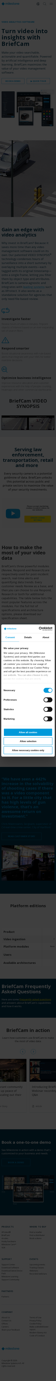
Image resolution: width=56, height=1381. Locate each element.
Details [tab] (28, 637)
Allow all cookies (28, 732)
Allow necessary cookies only (28, 750)
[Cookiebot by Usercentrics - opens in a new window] (39, 629)
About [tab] (45, 637)
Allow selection (28, 741)
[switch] (48, 699)
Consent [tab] (10, 637)
